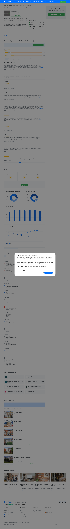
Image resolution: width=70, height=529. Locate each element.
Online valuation (28, 1)
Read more (31, 270)
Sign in (62, 1)
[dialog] (35, 264)
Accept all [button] (48, 272)
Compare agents (21, 1)
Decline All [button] (39, 272)
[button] (20, 272)
